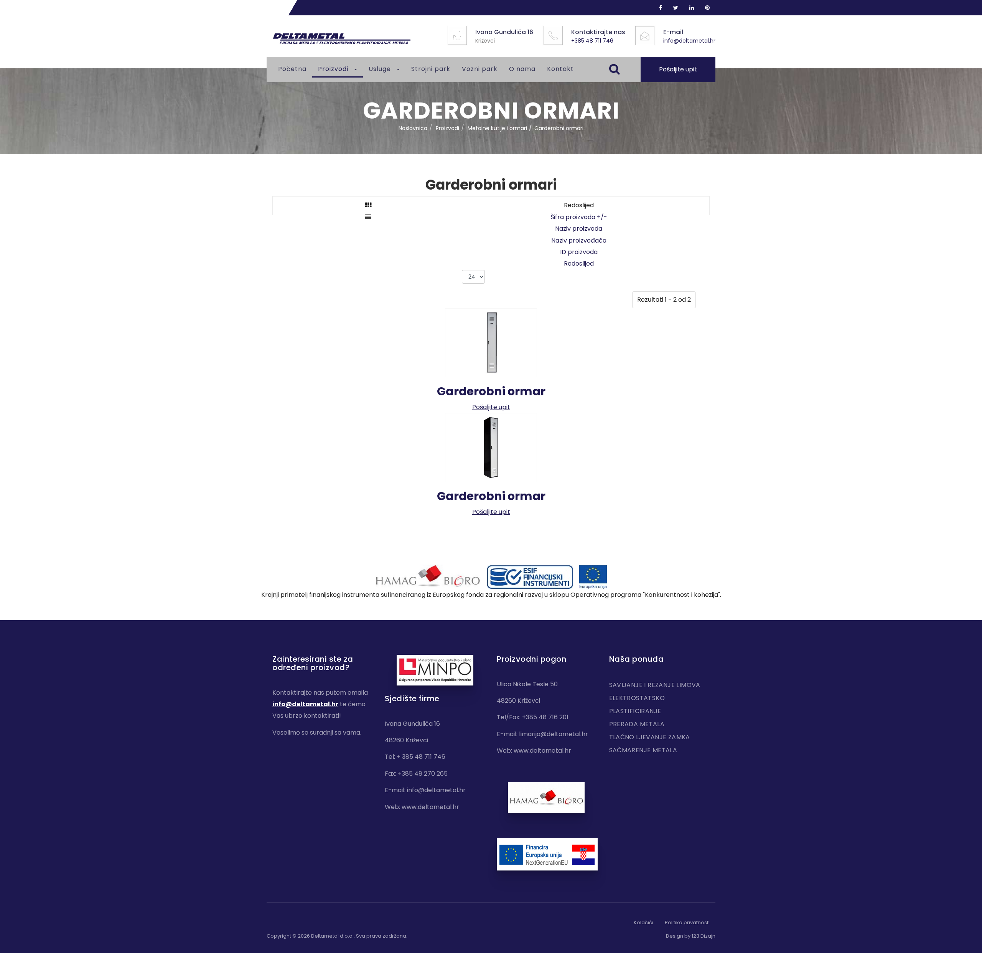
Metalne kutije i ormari (497, 128)
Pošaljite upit (678, 69)
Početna (292, 68)
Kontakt (560, 68)
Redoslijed (579, 263)
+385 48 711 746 (592, 41)
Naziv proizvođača (578, 240)
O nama (522, 68)
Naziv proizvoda (578, 228)
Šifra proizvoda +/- (578, 217)
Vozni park (480, 68)
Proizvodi (334, 68)
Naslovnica (413, 128)
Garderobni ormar (491, 391)
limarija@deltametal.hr (553, 734)
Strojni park (430, 68)
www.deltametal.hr (430, 807)
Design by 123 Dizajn (690, 936)
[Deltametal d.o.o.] (341, 39)
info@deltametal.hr (689, 41)
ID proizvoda (579, 252)
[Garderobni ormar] (491, 342)
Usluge (381, 68)
